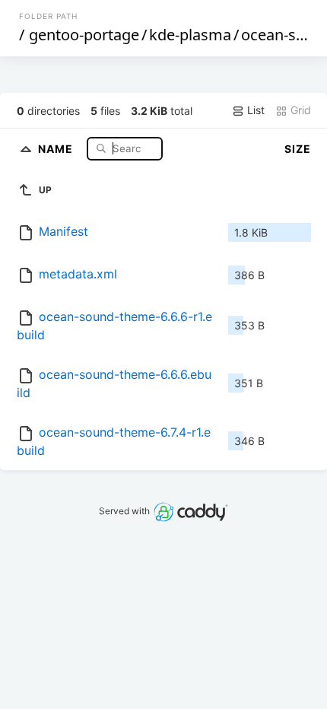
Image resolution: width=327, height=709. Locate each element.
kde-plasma (190, 34)
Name (57, 147)
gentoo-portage (84, 34)
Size (297, 148)
